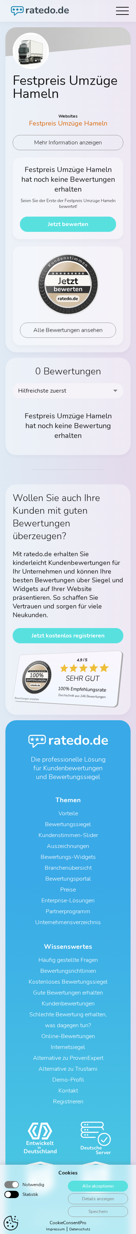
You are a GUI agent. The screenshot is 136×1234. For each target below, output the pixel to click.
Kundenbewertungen (68, 1004)
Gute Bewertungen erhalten (68, 993)
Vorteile (68, 813)
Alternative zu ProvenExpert (68, 1058)
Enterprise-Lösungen (68, 901)
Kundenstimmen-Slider (68, 835)
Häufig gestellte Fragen (68, 960)
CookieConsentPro (68, 1223)
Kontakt (68, 1091)
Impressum (55, 1229)
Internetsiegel (68, 1047)
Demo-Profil (68, 1080)
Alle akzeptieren (98, 1186)
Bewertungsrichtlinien (68, 971)
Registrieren (68, 1102)
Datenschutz (79, 1229)
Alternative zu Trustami (68, 1069)
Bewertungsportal (68, 879)
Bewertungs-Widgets (68, 857)
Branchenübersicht (68, 868)
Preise (68, 890)
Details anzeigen (98, 1199)
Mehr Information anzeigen (68, 143)
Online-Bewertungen (68, 1036)
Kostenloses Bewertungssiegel (68, 982)
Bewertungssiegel (68, 824)
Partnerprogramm (68, 911)
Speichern (98, 1211)
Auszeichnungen (68, 846)
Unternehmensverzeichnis (68, 922)
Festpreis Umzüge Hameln (68, 123)
